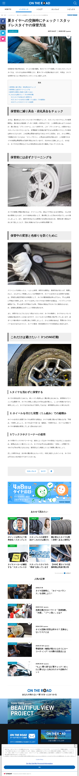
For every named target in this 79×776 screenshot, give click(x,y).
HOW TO (8, 9)
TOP (5, 15)
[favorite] (67, 3)
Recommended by (59, 573)
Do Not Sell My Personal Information (39, 763)
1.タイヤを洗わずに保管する (21, 97)
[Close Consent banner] (75, 745)
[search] (75, 3)
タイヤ (43, 471)
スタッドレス (31, 471)
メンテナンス (23, 9)
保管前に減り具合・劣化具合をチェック (22, 87)
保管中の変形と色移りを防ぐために (21, 92)
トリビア (39, 9)
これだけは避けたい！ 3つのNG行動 (21, 94)
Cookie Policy (39, 759)
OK (40, 767)
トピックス (71, 9)
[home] (2, 15)
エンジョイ (55, 9)
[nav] (4, 3)
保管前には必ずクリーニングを (19, 89)
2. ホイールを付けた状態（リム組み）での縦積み (28, 99)
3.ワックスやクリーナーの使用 (22, 102)
